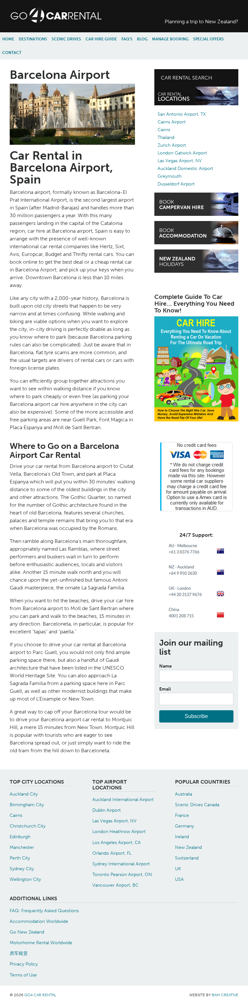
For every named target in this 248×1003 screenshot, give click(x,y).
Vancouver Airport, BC (115, 885)
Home (8, 39)
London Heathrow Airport (119, 831)
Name (165, 666)
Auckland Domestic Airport (185, 168)
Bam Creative (225, 995)
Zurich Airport (172, 145)
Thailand (166, 137)
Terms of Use (23, 975)
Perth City (20, 858)
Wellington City (25, 879)
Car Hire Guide (101, 39)
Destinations (33, 39)
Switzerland (187, 858)
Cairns (164, 129)
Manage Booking (170, 39)
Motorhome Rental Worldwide (41, 942)
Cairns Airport (172, 122)
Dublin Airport (106, 810)
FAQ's (126, 39)
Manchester (22, 847)
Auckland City (24, 794)
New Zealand (188, 847)
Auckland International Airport (123, 799)
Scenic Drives (66, 39)
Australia (183, 794)
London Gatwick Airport (182, 153)
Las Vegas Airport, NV (180, 161)
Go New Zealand (27, 932)
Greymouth (169, 176)
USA (179, 879)
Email (165, 689)
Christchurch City (28, 826)
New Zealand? (201, 21)
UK (178, 868)
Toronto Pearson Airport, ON (122, 874)
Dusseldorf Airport (176, 184)
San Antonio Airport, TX (182, 114)
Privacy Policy (24, 964)
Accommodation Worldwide (39, 921)
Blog (142, 39)
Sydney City (22, 868)
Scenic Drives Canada (197, 805)
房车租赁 (19, 953)
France (182, 815)
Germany (184, 826)
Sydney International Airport (121, 864)
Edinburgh (20, 836)
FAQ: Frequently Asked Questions (44, 910)
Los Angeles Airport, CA (116, 842)
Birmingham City (27, 805)
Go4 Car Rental (40, 995)
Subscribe (196, 716)
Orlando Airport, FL (111, 853)
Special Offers (208, 39)
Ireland (182, 836)
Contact (11, 52)
